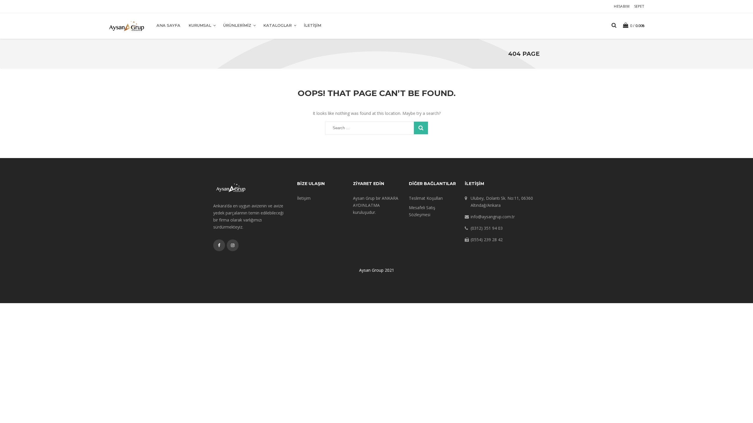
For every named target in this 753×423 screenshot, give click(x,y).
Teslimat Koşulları (426, 198)
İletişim (312, 25)
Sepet (639, 6)
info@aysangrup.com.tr (493, 216)
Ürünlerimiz (237, 25)
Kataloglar (277, 25)
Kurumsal (200, 25)
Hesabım (621, 6)
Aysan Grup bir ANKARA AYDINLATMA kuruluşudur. (375, 205)
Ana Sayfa (168, 25)
